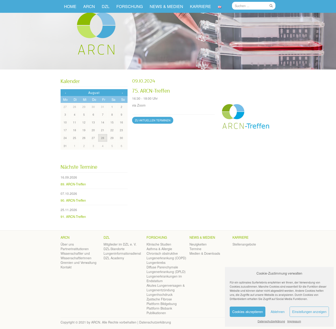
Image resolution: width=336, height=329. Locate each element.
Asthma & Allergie (159, 248)
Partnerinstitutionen (75, 248)
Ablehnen (278, 311)
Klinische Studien (159, 244)
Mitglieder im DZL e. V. (120, 244)
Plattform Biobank (159, 308)
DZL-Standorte (114, 248)
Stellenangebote (244, 244)
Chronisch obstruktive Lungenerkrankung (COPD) (166, 255)
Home (70, 6)
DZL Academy (114, 258)
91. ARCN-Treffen (73, 216)
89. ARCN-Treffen (73, 184)
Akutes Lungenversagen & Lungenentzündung (166, 287)
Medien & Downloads (204, 253)
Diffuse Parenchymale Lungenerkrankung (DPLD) (166, 269)
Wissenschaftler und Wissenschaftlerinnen (76, 255)
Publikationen (156, 312)
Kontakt (66, 267)
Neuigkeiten (198, 244)
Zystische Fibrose (159, 299)
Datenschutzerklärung (271, 321)
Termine (195, 248)
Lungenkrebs (156, 262)
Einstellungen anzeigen (309, 311)
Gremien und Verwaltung (78, 262)
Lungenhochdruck (160, 294)
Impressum (294, 321)
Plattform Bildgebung (162, 303)
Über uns (67, 244)
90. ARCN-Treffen (73, 200)
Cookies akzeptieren (247, 311)
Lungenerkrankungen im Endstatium (164, 278)
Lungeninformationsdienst (122, 253)
